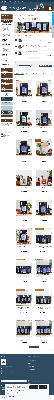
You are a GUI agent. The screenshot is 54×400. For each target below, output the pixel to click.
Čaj (2, 77)
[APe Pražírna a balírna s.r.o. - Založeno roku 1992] (14, 7)
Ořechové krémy (6, 79)
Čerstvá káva (5, 20)
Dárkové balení (6, 64)
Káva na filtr (5, 27)
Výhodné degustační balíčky (7, 33)
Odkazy (29, 368)
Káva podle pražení (5, 40)
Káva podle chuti (6, 44)
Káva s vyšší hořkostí (7, 52)
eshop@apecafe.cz (6, 368)
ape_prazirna (4, 374)
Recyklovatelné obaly (5, 135)
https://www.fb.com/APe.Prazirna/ (9, 371)
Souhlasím (43, 387)
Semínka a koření (4, 74)
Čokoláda (4, 82)
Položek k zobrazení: (45, 65)
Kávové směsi (6, 30)
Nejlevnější (27, 73)
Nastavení (11, 397)
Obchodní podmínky (32, 360)
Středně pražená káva (7, 43)
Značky (3, 90)
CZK (50, 4)
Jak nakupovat (31, 359)
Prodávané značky (31, 365)
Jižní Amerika (5, 61)
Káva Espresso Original (31, 39)
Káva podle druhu (7, 24)
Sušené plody (5, 71)
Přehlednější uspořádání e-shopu (6, 133)
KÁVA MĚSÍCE (5, 18)
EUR (52, 4)
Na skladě (19, 62)
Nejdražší (35, 73)
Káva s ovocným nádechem (6, 50)
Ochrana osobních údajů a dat (34, 362)
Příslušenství (5, 84)
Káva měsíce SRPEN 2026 (33, 381)
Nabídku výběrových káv (6, 128)
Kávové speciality (6, 34)
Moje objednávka (31, 369)
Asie (4, 58)
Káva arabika (5, 28)
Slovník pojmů (31, 366)
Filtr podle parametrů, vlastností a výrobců (33, 70)
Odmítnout (33, 387)
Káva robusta (5, 29)
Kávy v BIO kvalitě (6, 35)
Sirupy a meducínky (4, 88)
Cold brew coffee (7, 22)
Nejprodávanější (19, 73)
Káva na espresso (6, 26)
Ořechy (3, 68)
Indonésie (5, 60)
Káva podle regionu (5, 55)
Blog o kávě (30, 378)
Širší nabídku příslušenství (6, 125)
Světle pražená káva (7, 41)
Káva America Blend (30, 51)
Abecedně (41, 73)
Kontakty (30, 363)
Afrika (4, 56)
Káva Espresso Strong (30, 45)
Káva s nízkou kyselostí (7, 45)
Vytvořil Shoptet (50, 397)
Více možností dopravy (5, 130)
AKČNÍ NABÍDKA (5, 15)
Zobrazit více (33, 57)
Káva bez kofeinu (6, 36)
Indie (4, 59)
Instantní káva (5, 37)
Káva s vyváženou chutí (7, 51)
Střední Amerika (6, 62)
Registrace (44, 4)
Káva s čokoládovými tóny (7, 48)
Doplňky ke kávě (6, 66)
